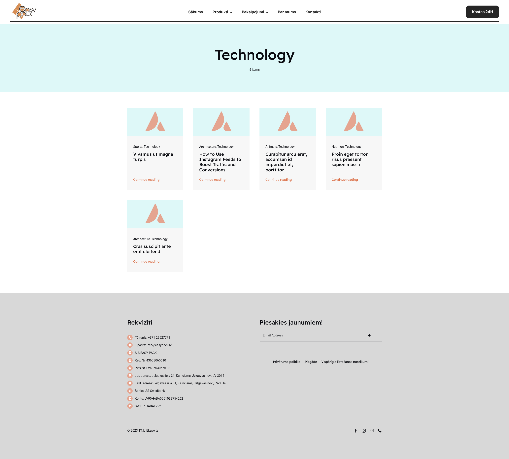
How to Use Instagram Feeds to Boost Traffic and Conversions (220, 162)
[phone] (380, 431)
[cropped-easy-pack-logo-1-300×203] (24, 4)
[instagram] (364, 431)
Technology (152, 147)
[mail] (372, 431)
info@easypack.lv (159, 345)
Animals (271, 147)
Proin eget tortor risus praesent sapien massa (350, 159)
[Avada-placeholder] (155, 109)
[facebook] (356, 431)
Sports (137, 147)
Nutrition (338, 147)
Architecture (207, 147)
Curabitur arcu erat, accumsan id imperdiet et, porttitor (286, 162)
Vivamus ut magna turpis (153, 156)
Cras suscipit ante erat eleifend (152, 249)
